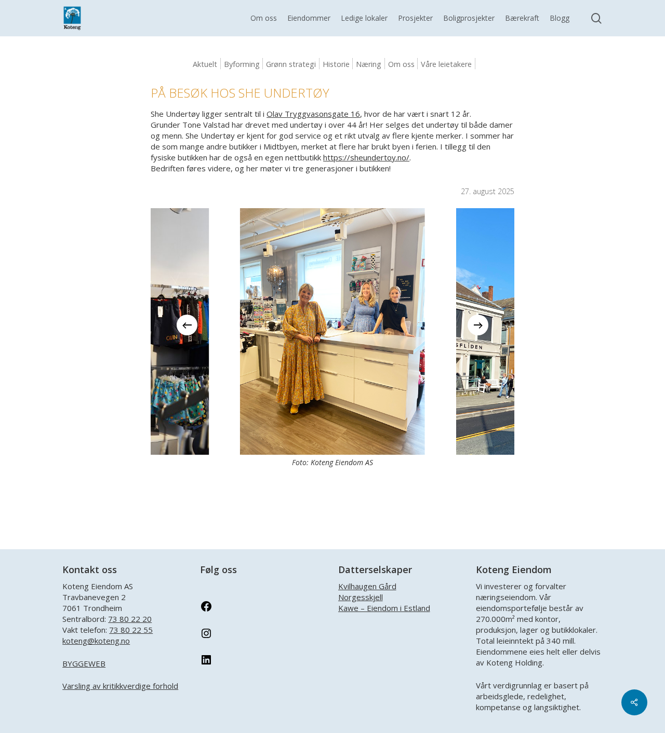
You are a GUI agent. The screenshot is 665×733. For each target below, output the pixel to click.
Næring (368, 64)
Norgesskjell (360, 597)
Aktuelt (205, 64)
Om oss (401, 64)
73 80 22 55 (131, 630)
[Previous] (187, 325)
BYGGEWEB (83, 663)
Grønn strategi (291, 64)
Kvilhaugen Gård (367, 586)
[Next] (478, 325)
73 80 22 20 (130, 619)
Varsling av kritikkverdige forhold (120, 686)
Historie (336, 64)
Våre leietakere (446, 64)
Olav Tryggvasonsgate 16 (313, 113)
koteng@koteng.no (96, 640)
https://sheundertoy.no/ (366, 157)
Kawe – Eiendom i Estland (384, 608)
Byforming (242, 64)
